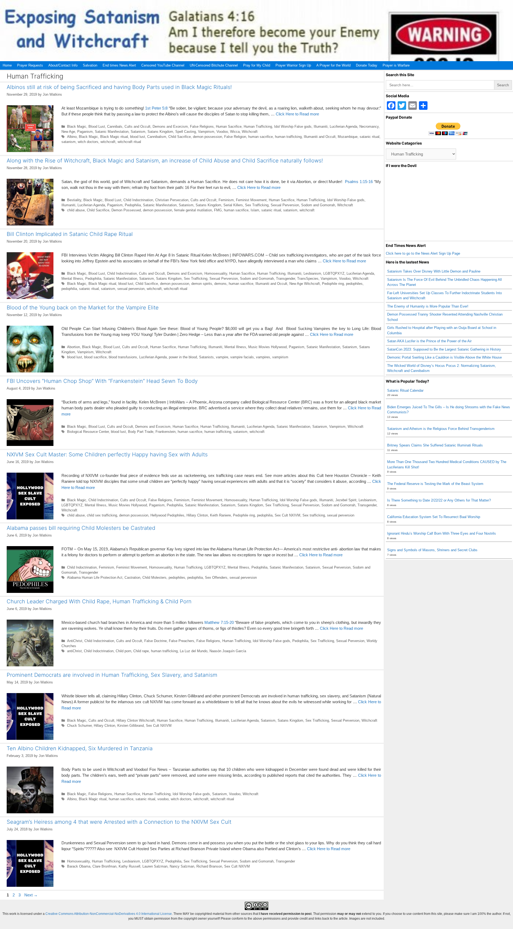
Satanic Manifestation (112, 132)
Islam (255, 210)
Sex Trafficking (257, 205)
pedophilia (69, 289)
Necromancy (369, 127)
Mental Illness (72, 279)
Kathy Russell (129, 866)
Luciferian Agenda (343, 127)
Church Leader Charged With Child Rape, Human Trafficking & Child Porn (99, 601)
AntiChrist (74, 641)
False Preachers (181, 641)
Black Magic (76, 127)
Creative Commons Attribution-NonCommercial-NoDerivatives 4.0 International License (108, 914)
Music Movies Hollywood (267, 347)
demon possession (207, 137)
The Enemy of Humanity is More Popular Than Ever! (427, 306)
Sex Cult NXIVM (287, 515)
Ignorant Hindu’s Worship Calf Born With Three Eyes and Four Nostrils (441, 533)
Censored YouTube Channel (162, 65)
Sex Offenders (216, 578)
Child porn (123, 651)
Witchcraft (250, 132)
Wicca (235, 132)
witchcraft (107, 142)
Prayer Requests (30, 65)
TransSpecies (307, 279)
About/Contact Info (62, 65)
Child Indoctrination (138, 200)
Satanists (206, 357)
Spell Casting (185, 132)
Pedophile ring (333, 284)
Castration (132, 578)
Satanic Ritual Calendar (405, 390)
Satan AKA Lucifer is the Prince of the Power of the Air (429, 341)
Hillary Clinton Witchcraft (135, 720)
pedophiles (354, 284)
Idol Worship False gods (293, 127)
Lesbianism (312, 273)
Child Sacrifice (179, 137)
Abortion (73, 347)
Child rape (141, 651)
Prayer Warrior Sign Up (293, 65)
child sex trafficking (102, 515)
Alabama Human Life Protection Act (94, 578)
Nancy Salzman (182, 866)
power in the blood (183, 357)
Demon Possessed (126, 210)
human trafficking (288, 137)
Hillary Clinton (197, 515)
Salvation (90, 65)
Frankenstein (166, 432)
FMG (218, 210)
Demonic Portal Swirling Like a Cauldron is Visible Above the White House (444, 357)
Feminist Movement (251, 200)
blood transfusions (123, 357)
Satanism (138, 132)
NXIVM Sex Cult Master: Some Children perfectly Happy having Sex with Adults (107, 454)
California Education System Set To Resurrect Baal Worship (433, 517)
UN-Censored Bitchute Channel (214, 65)
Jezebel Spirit (345, 500)
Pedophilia (133, 205)
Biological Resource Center (88, 432)
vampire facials (242, 357)
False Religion (235, 137)
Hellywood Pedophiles (167, 515)
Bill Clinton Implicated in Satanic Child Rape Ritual (70, 234)
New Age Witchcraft (304, 284)
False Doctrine (155, 641)
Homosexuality (215, 273)
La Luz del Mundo (193, 651)
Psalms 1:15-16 (359, 181)
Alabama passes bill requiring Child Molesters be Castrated (81, 528)
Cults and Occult (137, 127)
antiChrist (74, 651)
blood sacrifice (95, 357)
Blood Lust (96, 127)
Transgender (285, 279)
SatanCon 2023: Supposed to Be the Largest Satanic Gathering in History (444, 349)
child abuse (76, 210)
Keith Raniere (220, 515)
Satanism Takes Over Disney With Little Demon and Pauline (433, 271)
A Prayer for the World (333, 65)
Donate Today (366, 65)
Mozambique (347, 137)
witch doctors (88, 142)
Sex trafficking (313, 515)
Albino (72, 137)
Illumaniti (321, 127)
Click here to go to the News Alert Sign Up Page (423, 253)
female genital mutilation (193, 210)
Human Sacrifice (229, 127)
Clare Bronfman (104, 866)
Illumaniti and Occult (320, 137)
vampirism (280, 357)
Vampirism (206, 132)
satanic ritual (369, 137)
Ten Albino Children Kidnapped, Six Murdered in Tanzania (80, 748)
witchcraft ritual (129, 142)
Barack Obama (78, 866)
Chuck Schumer (79, 726)
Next (31, 895)
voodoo (163, 799)
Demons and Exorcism (170, 127)
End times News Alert (119, 65)
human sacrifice (260, 137)
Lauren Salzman (155, 866)
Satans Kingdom (160, 132)
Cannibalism (156, 137)
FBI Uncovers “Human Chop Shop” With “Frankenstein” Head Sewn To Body (102, 381)
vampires (263, 357)
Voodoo (222, 132)
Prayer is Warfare (396, 65)
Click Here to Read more (297, 114)
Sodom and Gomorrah (318, 205)
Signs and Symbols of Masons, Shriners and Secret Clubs (432, 550)
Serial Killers (233, 205)
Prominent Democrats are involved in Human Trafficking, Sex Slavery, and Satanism (112, 675)
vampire (222, 357)
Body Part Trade (140, 432)
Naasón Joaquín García (227, 651)
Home (7, 65)
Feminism (226, 200)
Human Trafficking (258, 127)
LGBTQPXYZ (333, 273)
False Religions (202, 127)
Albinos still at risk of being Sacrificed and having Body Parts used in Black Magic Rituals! (119, 87)
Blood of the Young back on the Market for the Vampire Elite (83, 307)
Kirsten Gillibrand (130, 726)
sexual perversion (131, 289)
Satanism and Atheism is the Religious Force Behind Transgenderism (441, 429)
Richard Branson (209, 866)
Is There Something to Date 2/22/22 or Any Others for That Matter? (439, 500)
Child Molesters (154, 578)
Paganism (85, 132)
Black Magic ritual (114, 137)
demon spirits (201, 284)
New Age (68, 132)
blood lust (137, 137)
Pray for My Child (256, 65)
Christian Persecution (171, 200)
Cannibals (114, 127)
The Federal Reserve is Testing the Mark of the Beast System (435, 484)
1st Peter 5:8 (156, 108)
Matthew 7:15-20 (219, 622)
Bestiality (74, 200)
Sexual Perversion (285, 205)
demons (220, 284)
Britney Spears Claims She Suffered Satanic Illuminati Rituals (435, 445)
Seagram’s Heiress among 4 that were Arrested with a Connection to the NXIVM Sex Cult (119, 822)
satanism (68, 142)
